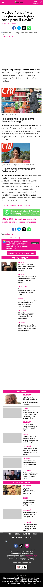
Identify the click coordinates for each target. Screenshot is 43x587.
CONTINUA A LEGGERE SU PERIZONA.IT (21, 253)
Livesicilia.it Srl (14, 578)
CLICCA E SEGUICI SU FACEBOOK (16, 205)
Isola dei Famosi (17, 537)
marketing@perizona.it (29, 557)
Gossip (9, 534)
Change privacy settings (26, 559)
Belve (34, 534)
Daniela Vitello (6, 23)
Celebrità (17, 534)
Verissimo (28, 537)
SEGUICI (35, 243)
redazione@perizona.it (31, 555)
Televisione (26, 534)
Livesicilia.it (6, 581)
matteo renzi (9, 234)
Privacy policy (13, 559)
